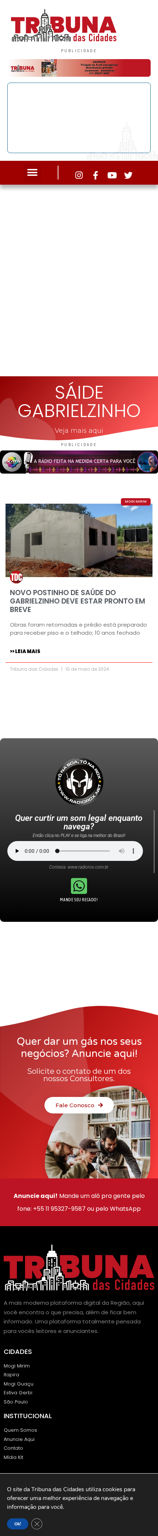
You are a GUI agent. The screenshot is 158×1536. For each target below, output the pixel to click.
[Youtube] (112, 175)
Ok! (17, 1524)
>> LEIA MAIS (25, 651)
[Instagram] (79, 175)
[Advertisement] (79, 278)
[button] (32, 172)
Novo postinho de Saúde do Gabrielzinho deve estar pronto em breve (77, 601)
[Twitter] (128, 175)
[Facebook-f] (95, 175)
